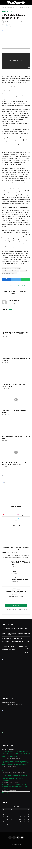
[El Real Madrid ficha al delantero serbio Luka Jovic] (16, 426)
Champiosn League (7, 268)
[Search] (29, 3)
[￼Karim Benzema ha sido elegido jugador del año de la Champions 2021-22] (16, 321)
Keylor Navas (15, 270)
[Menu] (3, 3)
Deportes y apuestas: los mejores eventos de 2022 (15, 653)
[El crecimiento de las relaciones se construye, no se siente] (16, 536)
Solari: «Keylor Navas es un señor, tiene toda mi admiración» (23, 289)
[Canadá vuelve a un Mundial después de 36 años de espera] (6, 580)
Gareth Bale (17, 268)
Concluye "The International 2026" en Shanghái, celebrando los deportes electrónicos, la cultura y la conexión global (16, 786)
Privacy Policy (15, 610)
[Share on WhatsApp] (9, 25)
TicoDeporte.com (9, 21)
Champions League (7, 11)
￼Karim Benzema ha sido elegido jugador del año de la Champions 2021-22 (15, 333)
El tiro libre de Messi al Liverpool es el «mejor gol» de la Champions (14, 463)
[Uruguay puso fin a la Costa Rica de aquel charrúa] (16, 399)
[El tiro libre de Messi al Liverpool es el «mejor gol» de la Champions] (16, 452)
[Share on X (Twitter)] (6, 25)
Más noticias (5, 792)
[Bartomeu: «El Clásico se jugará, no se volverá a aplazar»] (16, 373)
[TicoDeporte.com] (16, 2)
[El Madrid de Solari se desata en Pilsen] (16, 39)
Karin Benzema (6, 270)
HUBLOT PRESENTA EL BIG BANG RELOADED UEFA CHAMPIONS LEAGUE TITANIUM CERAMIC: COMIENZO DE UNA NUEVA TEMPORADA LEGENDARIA (15, 777)
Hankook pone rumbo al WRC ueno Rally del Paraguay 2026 (13, 770)
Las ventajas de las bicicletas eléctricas (12, 638)
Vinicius (14, 273)
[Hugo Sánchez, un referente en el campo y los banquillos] (16, 347)
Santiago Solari (6, 273)
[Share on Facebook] (3, 25)
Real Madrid (24, 270)
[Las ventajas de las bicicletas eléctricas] (6, 572)
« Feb (3, 827)
